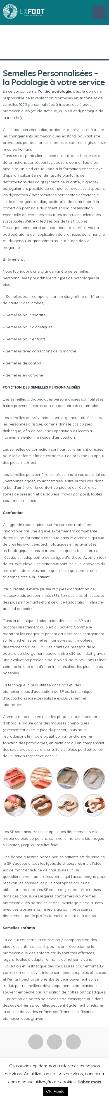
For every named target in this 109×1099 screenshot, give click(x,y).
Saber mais (89, 1081)
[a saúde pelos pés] (24, 11)
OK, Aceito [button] (55, 1091)
